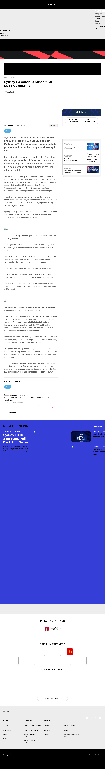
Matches (6, 739)
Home (6, 77)
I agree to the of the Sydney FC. (23, 405)
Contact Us (47, 725)
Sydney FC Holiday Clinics (32, 725)
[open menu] (1, 27)
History (46, 734)
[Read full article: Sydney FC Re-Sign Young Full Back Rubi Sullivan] (93, 146)
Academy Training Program (29, 735)
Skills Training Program (31, 730)
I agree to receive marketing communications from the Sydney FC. (30, 408)
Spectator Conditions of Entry (71, 735)
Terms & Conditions (95, 755)
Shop (2, 38)
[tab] (72, 120)
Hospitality (4, 36)
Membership (5, 31)
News (13, 77)
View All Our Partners (52, 698)
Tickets (2, 33)
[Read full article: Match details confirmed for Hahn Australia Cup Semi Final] (93, 158)
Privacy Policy (20, 405)
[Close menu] (99, 763)
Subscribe (12, 413)
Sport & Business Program (29, 741)
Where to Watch (69, 725)
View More (97, 426)
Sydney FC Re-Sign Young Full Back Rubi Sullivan (16, 438)
